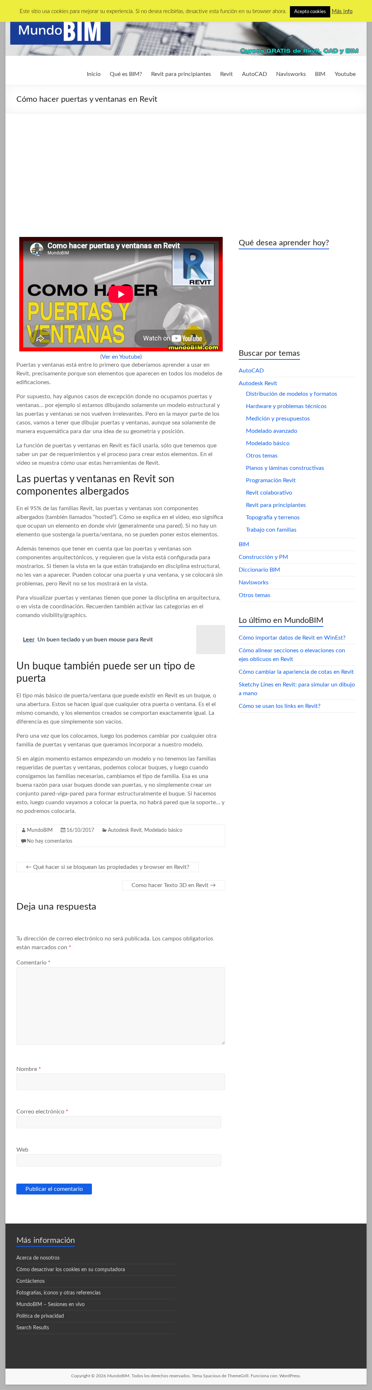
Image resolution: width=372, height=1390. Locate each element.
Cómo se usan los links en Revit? (279, 706)
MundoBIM (40, 830)
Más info (342, 11)
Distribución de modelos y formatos (291, 394)
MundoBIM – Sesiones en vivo (50, 1304)
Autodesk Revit (125, 830)
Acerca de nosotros (38, 1258)
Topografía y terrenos (273, 517)
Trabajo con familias (271, 530)
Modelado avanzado (271, 431)
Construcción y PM (263, 557)
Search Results (32, 1327)
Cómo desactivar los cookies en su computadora (70, 1269)
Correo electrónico (42, 1112)
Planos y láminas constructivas (285, 468)
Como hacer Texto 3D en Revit (174, 885)
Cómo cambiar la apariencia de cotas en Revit (296, 672)
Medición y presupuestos (278, 419)
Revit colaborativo (269, 493)
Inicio (94, 74)
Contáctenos (30, 1281)
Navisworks (291, 74)
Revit (226, 74)
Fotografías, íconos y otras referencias (58, 1293)
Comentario (33, 963)
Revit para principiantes (181, 74)
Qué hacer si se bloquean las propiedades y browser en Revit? (107, 867)
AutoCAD (254, 74)
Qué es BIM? (126, 74)
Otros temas (262, 456)
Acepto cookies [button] (310, 11)
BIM (320, 74)
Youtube (345, 74)
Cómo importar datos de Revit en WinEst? (292, 638)
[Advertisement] (185, 168)
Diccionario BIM (259, 570)
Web (22, 1150)
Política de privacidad (40, 1316)
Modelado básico (163, 830)
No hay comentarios (49, 841)
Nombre (28, 1069)
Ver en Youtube (121, 357)
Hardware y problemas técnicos (286, 406)
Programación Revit (271, 480)
